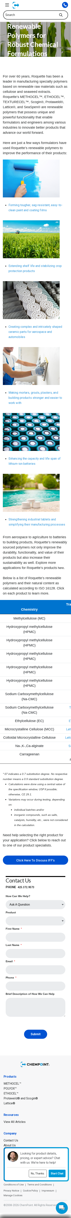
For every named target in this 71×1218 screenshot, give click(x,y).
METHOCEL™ (12, 1083)
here (61, 568)
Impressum (48, 1190)
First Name (14, 928)
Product (11, 912)
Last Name (14, 945)
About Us (10, 1145)
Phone (11, 977)
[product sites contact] (65, 5)
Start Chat (57, 1173)
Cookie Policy (30, 1190)
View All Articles (15, 1122)
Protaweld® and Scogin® (21, 1098)
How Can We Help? (18, 896)
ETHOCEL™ (11, 1093)
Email (10, 961)
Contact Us (11, 1140)
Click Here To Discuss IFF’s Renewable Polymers (35, 862)
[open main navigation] (7, 5)
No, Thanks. (38, 1173)
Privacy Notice (11, 1190)
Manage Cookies (13, 1195)
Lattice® (9, 1103)
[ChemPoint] (35, 1064)
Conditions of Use (14, 1184)
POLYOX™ (10, 1088)
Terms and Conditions (39, 1184)
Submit (36, 1034)
